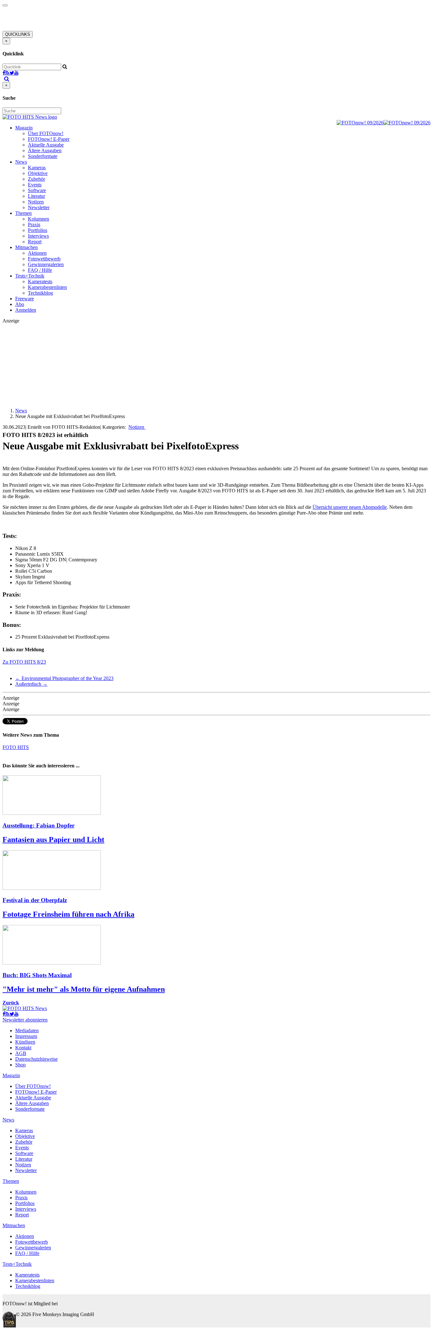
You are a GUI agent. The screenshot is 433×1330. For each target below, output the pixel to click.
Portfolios (37, 230)
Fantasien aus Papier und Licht (53, 839)
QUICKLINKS (17, 34)
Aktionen (37, 253)
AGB (20, 1053)
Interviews (38, 236)
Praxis (34, 224)
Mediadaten (27, 1030)
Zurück (11, 1002)
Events (35, 184)
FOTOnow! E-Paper (48, 139)
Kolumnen (38, 219)
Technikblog (40, 293)
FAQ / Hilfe (40, 270)
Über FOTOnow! (45, 133)
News (21, 162)
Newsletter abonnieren (25, 1019)
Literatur (36, 196)
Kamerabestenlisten (47, 287)
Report (35, 241)
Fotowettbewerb (44, 258)
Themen (23, 213)
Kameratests (40, 281)
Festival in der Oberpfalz (35, 900)
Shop (20, 1064)
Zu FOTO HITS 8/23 (24, 662)
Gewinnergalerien (46, 264)
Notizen (36, 201)
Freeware (24, 298)
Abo (19, 304)
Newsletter (38, 207)
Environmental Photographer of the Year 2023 (64, 678)
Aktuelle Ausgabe (46, 144)
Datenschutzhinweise (36, 1059)
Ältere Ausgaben (44, 150)
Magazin (24, 127)
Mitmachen (26, 247)
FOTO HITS (16, 747)
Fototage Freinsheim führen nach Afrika (68, 914)
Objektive (38, 173)
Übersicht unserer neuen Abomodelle (350, 507)
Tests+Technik (29, 275)
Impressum (26, 1036)
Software (37, 190)
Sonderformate (42, 156)
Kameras (37, 167)
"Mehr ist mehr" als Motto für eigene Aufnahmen (84, 989)
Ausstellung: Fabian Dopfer (38, 825)
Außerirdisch (31, 684)
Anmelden (25, 310)
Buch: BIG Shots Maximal (37, 975)
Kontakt (23, 1047)
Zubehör (36, 179)
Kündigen (25, 1042)
